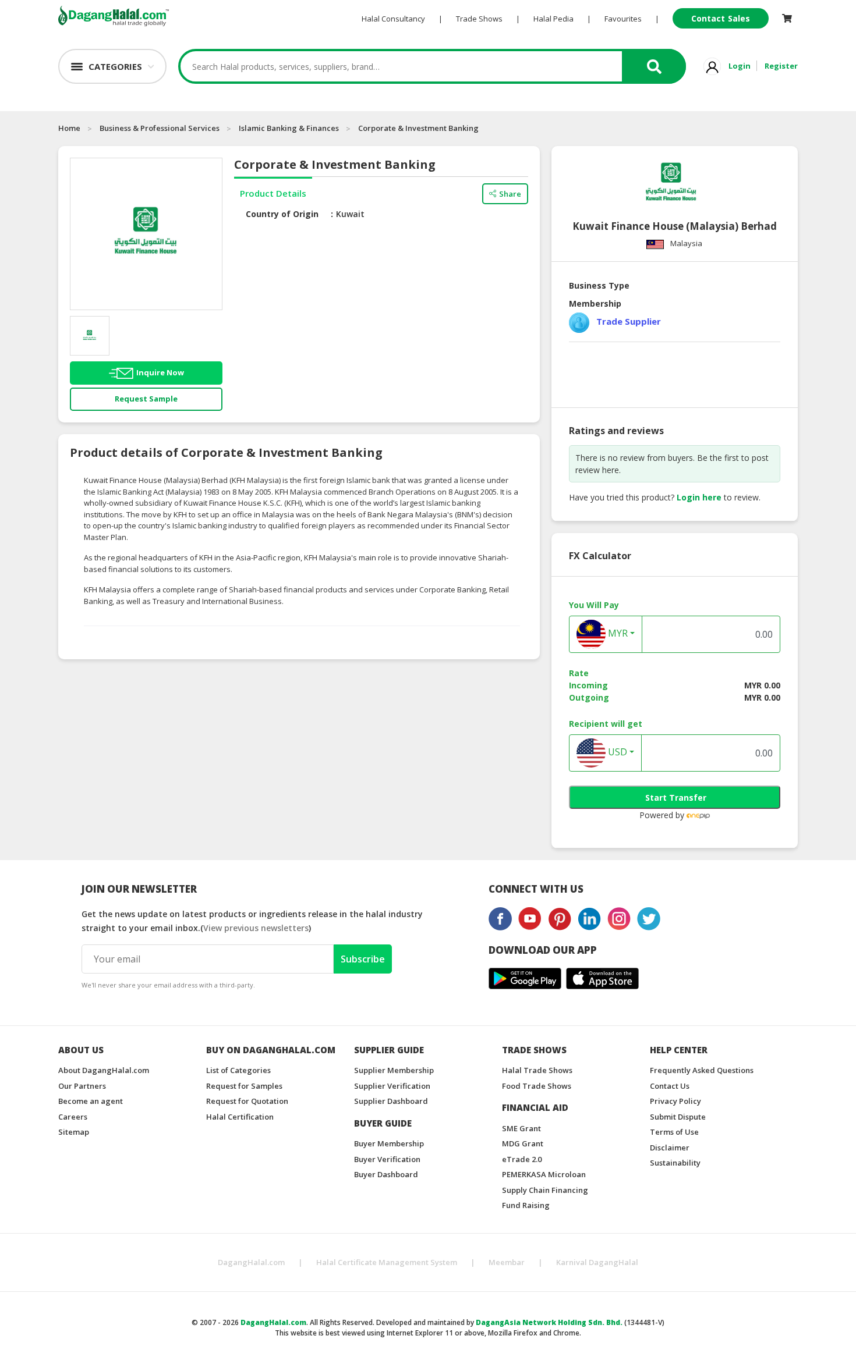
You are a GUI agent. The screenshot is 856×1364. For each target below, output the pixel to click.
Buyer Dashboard (386, 1174)
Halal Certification (240, 1116)
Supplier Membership (394, 1070)
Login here (699, 497)
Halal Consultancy (393, 18)
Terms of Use (674, 1132)
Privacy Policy (675, 1101)
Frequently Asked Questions (702, 1070)
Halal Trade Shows (537, 1070)
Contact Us (669, 1086)
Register (781, 66)
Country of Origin (282, 213)
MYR (617, 633)
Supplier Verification (392, 1086)
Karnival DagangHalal (597, 1262)
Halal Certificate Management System (386, 1262)
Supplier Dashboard (391, 1101)
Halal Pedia (553, 18)
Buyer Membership (389, 1143)
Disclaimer (669, 1147)
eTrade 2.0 (522, 1159)
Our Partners (82, 1086)
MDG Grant (522, 1143)
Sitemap (73, 1132)
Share (510, 194)
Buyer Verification (387, 1159)
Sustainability (675, 1162)
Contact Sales (720, 18)
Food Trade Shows (536, 1086)
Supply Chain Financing (545, 1190)
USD (616, 751)
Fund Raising (526, 1205)
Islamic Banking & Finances (289, 128)
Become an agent (90, 1101)
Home (69, 128)
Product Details (273, 193)
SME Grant (521, 1128)
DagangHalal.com (251, 1262)
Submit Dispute (678, 1116)
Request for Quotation (247, 1101)
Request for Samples (244, 1086)
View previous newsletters (256, 927)
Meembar (507, 1262)
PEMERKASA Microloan (544, 1174)
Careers (72, 1116)
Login (739, 66)
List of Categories (238, 1070)
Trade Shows (479, 18)
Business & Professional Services (160, 128)
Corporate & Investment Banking (418, 128)
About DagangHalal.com (103, 1070)
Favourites (623, 18)
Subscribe (363, 959)
